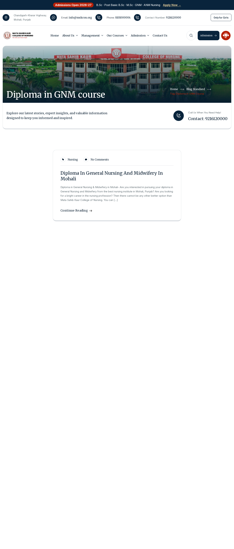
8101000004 (123, 17)
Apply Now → (172, 5)
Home (174, 89)
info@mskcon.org (80, 17)
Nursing (73, 159)
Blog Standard (195, 89)
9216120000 (173, 17)
